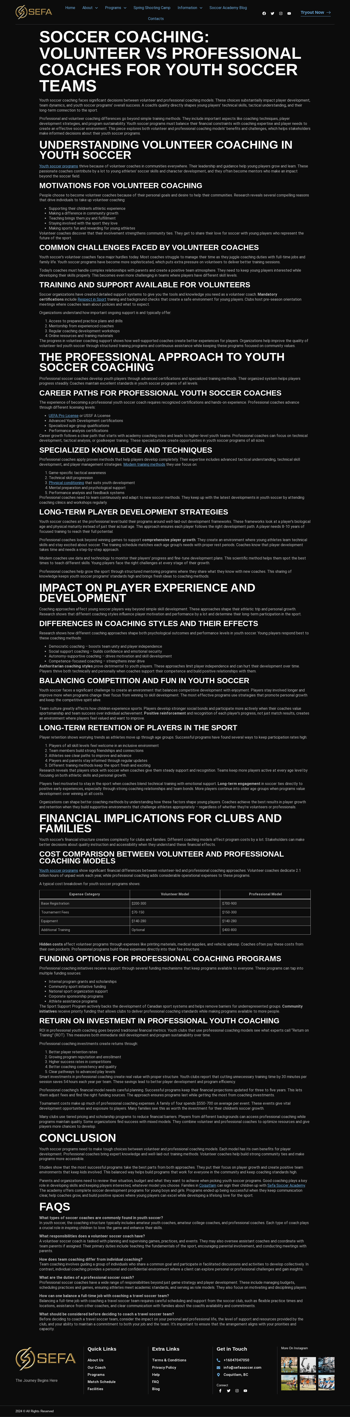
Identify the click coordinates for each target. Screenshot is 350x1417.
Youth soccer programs (58, 166)
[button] (90, 7)
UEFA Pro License (64, 415)
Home (70, 7)
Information (187, 7)
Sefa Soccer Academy (286, 1185)
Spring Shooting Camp (152, 7)
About (87, 7)
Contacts (156, 18)
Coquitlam (207, 1185)
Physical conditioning (66, 483)
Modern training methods (144, 464)
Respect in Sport (92, 299)
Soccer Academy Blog (228, 7)
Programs (113, 7)
